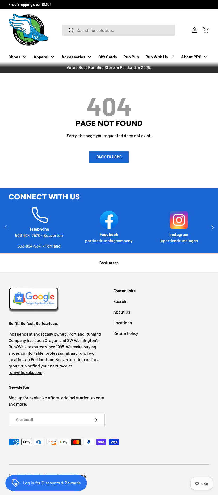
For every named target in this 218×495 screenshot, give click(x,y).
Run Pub (131, 56)
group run (18, 365)
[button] (206, 30)
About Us (121, 311)
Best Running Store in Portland (107, 67)
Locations (122, 322)
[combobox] (118, 30)
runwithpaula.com (25, 372)
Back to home (109, 157)
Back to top (109, 262)
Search (119, 301)
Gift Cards (107, 56)
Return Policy (125, 333)
